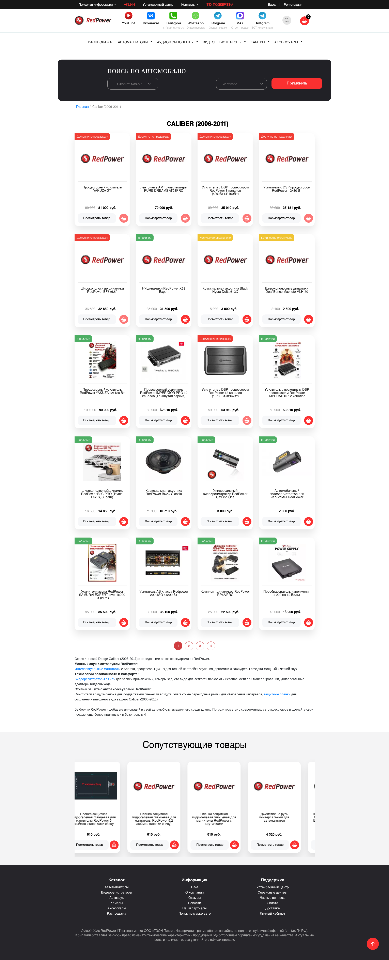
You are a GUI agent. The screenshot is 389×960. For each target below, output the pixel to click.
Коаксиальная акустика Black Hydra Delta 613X (225, 289)
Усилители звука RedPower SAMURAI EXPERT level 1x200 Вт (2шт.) (102, 594)
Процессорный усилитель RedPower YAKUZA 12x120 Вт (102, 390)
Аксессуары (116, 908)
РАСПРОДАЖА (100, 42)
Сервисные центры (272, 892)
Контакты (188, 4)
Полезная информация (96, 4)
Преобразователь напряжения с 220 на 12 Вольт (286, 593)
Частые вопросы (272, 897)
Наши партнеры (194, 908)
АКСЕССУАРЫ (286, 42)
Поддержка (272, 879)
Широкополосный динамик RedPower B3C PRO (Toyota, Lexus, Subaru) (102, 494)
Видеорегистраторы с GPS (95, 679)
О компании (194, 892)
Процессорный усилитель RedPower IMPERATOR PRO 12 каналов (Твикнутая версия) (163, 392)
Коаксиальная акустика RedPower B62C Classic (163, 492)
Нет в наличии (123, 218)
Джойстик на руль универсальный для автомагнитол (105, 817)
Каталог (116, 879)
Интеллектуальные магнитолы (97, 669)
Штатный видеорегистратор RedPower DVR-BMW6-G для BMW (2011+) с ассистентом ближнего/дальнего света (165, 818)
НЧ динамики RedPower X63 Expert (163, 289)
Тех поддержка (220, 4)
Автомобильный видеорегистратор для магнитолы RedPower (286, 494)
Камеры (116, 903)
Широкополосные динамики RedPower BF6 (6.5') (102, 289)
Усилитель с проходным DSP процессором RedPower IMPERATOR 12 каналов (287, 392)
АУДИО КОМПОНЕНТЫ (175, 42)
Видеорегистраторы (116, 892)
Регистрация (293, 4)
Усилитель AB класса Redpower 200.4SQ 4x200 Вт (163, 593)
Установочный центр (158, 4)
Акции (129, 4)
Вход (272, 4)
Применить (297, 83)
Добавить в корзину (185, 319)
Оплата (272, 903)
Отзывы (194, 897)
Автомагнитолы (117, 887)
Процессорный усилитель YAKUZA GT (102, 188)
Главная (82, 106)
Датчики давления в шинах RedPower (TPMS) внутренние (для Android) (285, 817)
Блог (194, 887)
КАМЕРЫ (258, 42)
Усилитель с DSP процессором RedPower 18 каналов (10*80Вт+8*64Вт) (225, 392)
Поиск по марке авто (194, 913)
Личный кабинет (272, 913)
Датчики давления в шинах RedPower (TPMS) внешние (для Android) (225, 817)
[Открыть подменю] (151, 41)
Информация (194, 879)
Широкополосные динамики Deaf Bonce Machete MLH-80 (286, 289)
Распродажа (116, 913)
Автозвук (116, 897)
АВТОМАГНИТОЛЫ (133, 42)
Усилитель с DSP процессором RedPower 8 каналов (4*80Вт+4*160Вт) (225, 190)
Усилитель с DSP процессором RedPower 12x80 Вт (286, 188)
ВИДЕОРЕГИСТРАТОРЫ (222, 42)
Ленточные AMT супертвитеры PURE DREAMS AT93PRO (163, 188)
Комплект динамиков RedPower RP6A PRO (225, 593)
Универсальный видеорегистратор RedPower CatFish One (225, 494)
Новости (194, 903)
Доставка (272, 908)
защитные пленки (277, 694)
